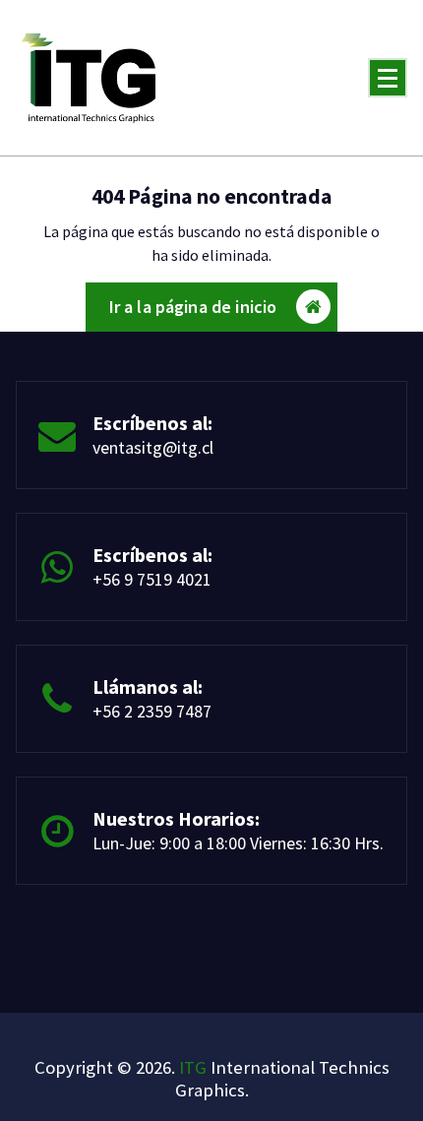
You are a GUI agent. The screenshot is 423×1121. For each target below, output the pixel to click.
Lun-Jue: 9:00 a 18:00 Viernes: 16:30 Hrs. (238, 843)
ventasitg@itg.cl (152, 447)
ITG (193, 1067)
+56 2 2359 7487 (152, 711)
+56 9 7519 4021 (152, 579)
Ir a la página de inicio (193, 306)
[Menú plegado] (387, 77)
